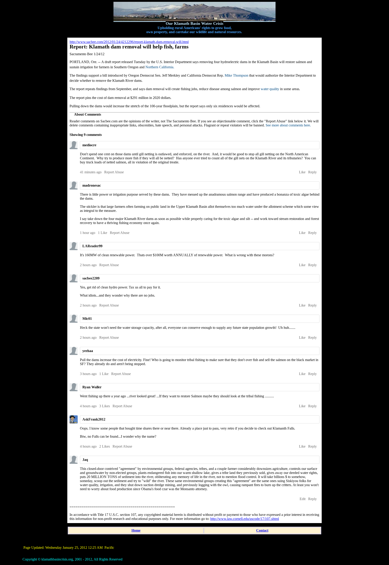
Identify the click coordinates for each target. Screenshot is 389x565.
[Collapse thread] (316, 460)
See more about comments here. (288, 125)
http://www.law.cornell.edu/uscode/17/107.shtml (244, 519)
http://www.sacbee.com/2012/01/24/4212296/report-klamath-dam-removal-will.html (129, 42)
